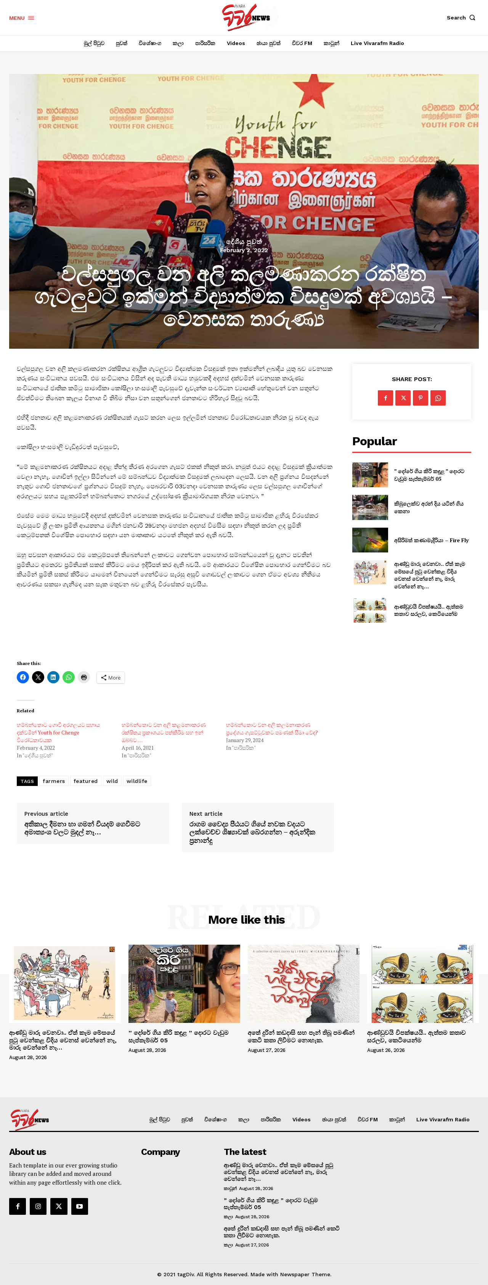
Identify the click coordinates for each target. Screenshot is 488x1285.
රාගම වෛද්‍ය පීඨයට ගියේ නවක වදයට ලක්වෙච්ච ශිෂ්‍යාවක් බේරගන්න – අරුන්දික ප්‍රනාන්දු (252, 832)
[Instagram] (38, 1206)
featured (86, 781)
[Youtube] (79, 1206)
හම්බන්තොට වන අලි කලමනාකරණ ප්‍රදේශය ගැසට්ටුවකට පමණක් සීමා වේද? (272, 728)
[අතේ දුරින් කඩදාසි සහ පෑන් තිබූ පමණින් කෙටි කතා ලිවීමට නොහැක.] (304, 984)
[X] (403, 398)
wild (112, 781)
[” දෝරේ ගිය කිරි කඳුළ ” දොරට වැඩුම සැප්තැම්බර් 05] (370, 474)
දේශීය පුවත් (244, 241)
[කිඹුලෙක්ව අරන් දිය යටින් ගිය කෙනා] (370, 507)
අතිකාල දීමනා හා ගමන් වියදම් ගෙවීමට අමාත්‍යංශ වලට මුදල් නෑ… (82, 828)
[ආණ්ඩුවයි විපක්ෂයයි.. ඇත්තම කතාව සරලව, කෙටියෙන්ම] (370, 610)
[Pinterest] (420, 398)
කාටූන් (230, 1188)
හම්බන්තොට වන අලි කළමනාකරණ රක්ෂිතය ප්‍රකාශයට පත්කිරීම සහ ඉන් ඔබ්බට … (164, 732)
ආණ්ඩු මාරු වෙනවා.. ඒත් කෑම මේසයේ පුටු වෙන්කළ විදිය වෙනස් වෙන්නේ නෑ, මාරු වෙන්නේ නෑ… (429, 575)
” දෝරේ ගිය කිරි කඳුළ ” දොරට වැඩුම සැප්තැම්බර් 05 (429, 474)
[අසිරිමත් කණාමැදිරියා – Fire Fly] (370, 540)
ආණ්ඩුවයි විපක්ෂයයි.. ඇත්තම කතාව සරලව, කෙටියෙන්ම (428, 610)
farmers (54, 781)
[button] (463, 18)
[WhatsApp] (438, 398)
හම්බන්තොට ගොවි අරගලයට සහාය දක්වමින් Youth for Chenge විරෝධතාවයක (58, 732)
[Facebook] (385, 398)
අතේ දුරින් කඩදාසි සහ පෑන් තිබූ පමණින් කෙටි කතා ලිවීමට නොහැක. (301, 1036)
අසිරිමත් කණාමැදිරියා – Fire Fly (431, 540)
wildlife (137, 781)
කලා (228, 1216)
